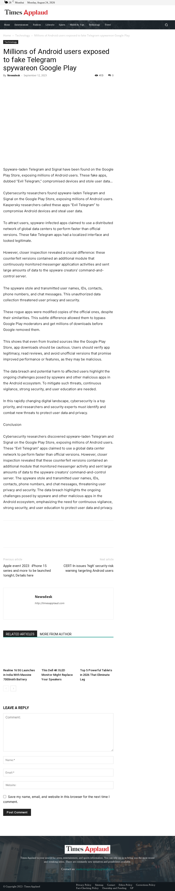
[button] (166, 24)
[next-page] (13, 688)
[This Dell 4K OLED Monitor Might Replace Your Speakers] (58, 654)
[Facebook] (7, 85)
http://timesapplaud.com (49, 603)
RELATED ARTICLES (20, 634)
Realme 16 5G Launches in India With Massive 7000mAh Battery (19, 675)
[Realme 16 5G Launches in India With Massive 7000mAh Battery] (20, 654)
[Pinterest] (28, 85)
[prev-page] (6, 688)
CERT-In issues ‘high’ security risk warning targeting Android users (88, 568)
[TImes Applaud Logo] (26, 12)
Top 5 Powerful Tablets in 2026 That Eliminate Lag (96, 675)
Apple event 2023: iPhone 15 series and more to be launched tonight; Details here (27, 570)
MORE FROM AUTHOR (56, 634)
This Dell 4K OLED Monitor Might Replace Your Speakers (57, 675)
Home (7, 35)
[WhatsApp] (39, 85)
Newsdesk (13, 75)
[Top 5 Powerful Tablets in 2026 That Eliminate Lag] (96, 654)
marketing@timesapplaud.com (95, 869)
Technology (22, 35)
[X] (18, 85)
